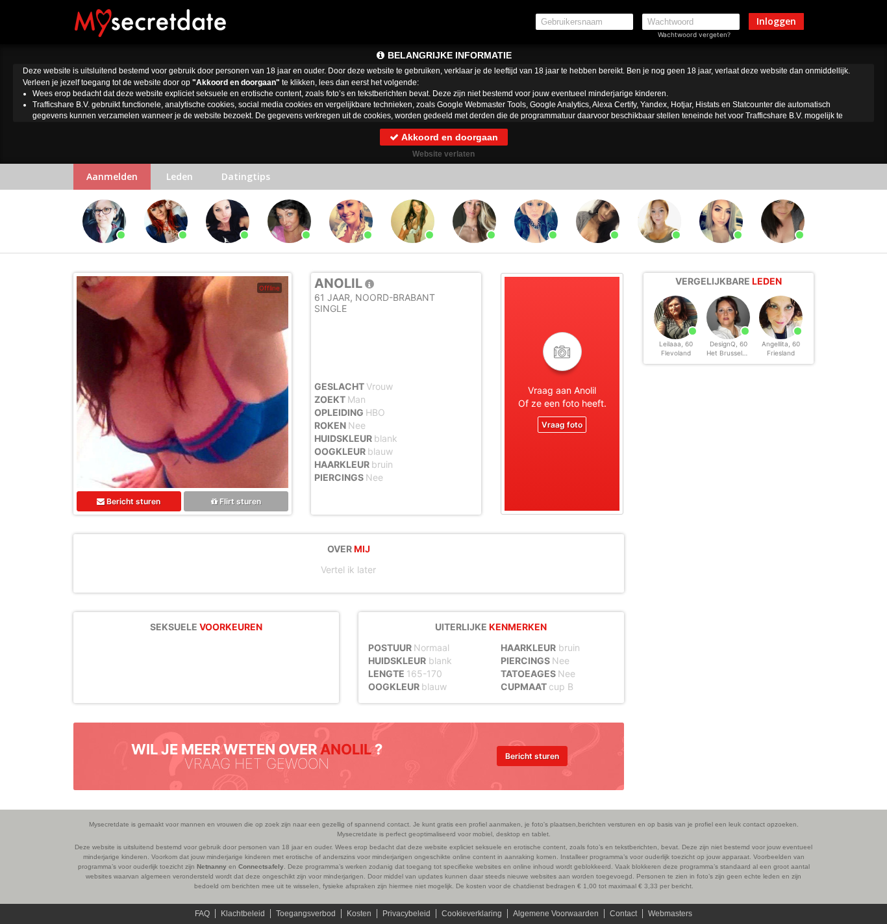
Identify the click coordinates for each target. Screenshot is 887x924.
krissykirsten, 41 (229, 249)
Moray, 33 (659, 249)
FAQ (202, 913)
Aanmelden (112, 176)
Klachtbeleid (243, 913)
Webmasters (670, 913)
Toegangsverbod (306, 913)
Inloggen (776, 21)
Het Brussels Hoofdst (739, 353)
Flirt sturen (239, 501)
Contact (623, 913)
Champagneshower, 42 (538, 249)
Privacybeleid (406, 913)
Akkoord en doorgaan (448, 137)
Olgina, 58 (104, 249)
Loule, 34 (721, 249)
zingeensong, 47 (166, 249)
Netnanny (212, 866)
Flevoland (676, 353)
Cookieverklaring (472, 913)
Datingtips (245, 176)
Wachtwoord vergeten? (694, 34)
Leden (179, 176)
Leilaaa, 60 (676, 344)
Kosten (359, 913)
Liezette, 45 (351, 249)
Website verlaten (443, 154)
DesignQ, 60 (728, 344)
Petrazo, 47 (413, 249)
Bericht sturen (132, 501)
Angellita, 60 (781, 344)
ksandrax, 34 (783, 249)
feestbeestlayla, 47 (599, 249)
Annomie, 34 (475, 249)
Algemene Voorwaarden (556, 913)
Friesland (781, 353)
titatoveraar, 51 (290, 249)
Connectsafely (261, 866)
